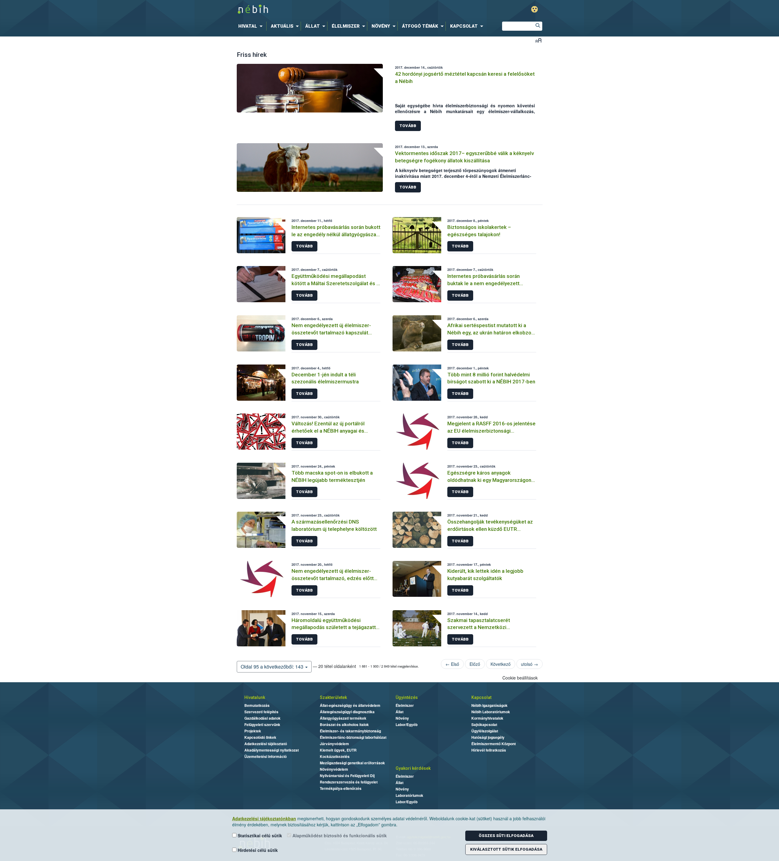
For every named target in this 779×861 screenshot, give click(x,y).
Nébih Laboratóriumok (490, 711)
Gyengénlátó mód (534, 9)
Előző (475, 664)
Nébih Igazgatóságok (489, 705)
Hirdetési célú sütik (257, 850)
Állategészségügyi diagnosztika (347, 711)
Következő (501, 664)
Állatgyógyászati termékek (343, 718)
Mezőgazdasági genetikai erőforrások (352, 763)
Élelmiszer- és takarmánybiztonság (350, 731)
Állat (399, 711)
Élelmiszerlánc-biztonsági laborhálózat (353, 737)
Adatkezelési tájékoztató (265, 743)
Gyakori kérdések (413, 768)
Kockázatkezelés (335, 756)
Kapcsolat (481, 697)
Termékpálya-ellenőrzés (341, 788)
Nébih (325, 9)
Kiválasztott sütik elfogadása (506, 849)
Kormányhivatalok (487, 718)
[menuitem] (252, 26)
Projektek (252, 731)
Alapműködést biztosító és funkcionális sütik (339, 835)
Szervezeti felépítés (261, 711)
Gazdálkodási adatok (262, 718)
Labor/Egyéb (406, 724)
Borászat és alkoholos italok (344, 724)
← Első (452, 664)
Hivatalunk (254, 697)
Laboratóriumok (409, 795)
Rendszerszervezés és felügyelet (349, 782)
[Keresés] (537, 26)
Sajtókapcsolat (484, 724)
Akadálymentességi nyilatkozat (271, 750)
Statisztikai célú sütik (259, 835)
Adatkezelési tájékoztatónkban (264, 818)
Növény (402, 718)
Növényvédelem (334, 769)
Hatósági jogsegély (488, 737)
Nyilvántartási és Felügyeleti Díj (347, 775)
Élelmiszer (405, 705)
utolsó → (529, 664)
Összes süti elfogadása (506, 835)
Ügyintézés (407, 697)
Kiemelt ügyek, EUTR (338, 750)
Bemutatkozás (257, 705)
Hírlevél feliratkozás (488, 750)
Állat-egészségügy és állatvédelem (350, 705)
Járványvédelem (334, 743)
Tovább (408, 125)
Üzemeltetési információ (265, 756)
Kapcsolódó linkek (260, 737)
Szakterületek (333, 697)
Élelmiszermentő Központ (493, 743)
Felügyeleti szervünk (262, 724)
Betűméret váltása (538, 40)
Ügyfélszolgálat (484, 731)
